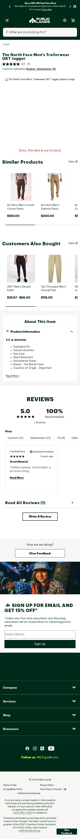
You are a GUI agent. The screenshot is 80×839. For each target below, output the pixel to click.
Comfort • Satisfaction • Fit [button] (41, 68)
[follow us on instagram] (36, 748)
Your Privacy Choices (50, 789)
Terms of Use (9, 785)
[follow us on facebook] (29, 748)
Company (10, 687)
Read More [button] (12, 376)
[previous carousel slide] (10, 6)
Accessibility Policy (13, 789)
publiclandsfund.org (29, 830)
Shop (6, 715)
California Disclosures (28, 793)
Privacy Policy (47, 785)
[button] (40, 516)
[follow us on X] (43, 748)
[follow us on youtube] (51, 748)
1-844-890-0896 (22, 813)
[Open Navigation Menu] (7, 20)
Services (9, 701)
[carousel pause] (75, 6)
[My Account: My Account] (65, 20)
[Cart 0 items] (73, 20)
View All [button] (73, 161)
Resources (10, 729)
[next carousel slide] (70, 6)
